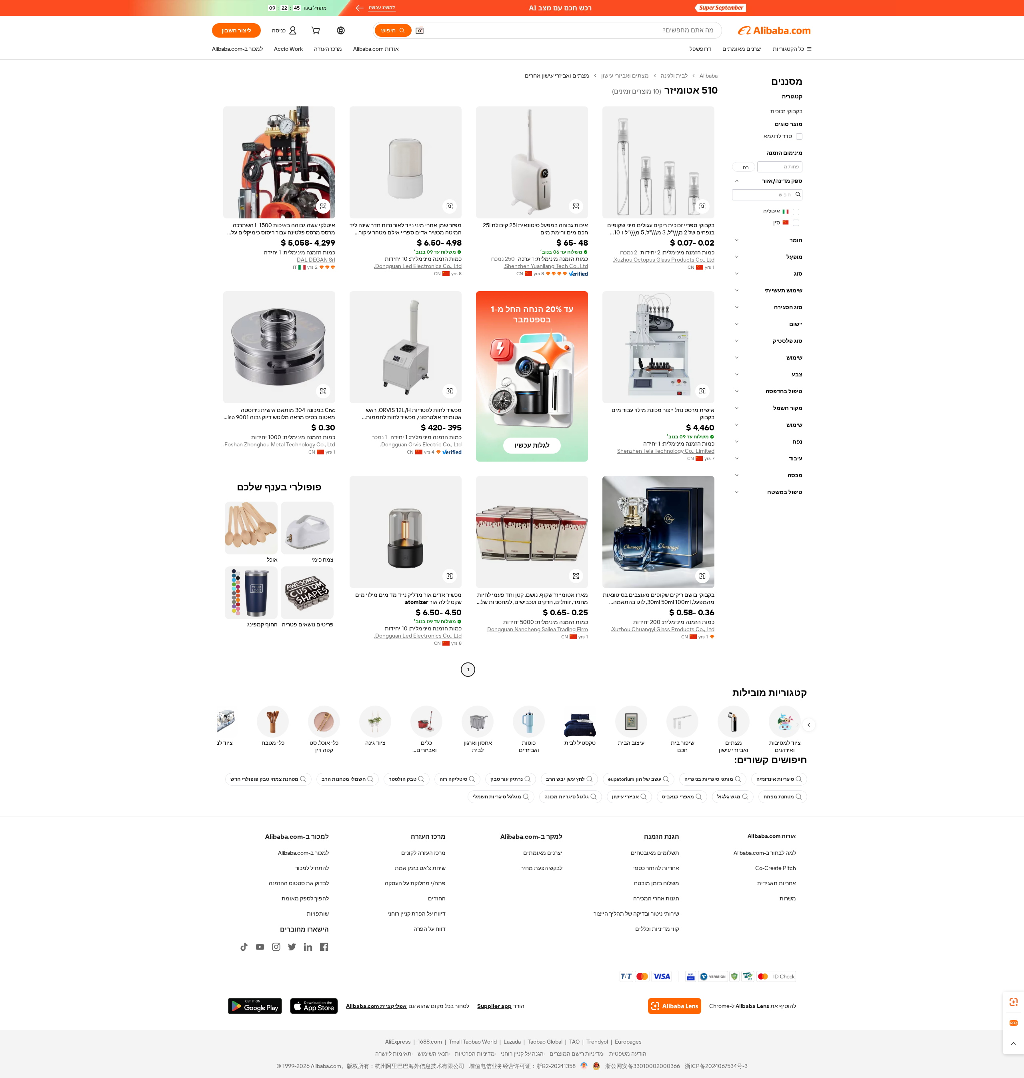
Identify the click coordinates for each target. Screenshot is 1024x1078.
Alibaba (709, 75)
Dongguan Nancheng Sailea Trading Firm (537, 629)
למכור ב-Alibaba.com (303, 853)
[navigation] (767, 373)
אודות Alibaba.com (772, 836)
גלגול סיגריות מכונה (566, 797)
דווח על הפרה (430, 929)
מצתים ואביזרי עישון (625, 75)
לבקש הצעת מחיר (541, 868)
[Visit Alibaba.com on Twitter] (292, 947)
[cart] (315, 31)
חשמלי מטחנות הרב (344, 779)
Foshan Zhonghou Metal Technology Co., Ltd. (279, 444)
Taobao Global (545, 1041)
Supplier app (494, 1006)
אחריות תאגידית (776, 883)
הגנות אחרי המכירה (656, 898)
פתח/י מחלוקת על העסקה (415, 883)
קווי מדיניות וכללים (657, 929)
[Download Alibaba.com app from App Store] (314, 1006)
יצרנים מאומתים (542, 853)
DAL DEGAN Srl (316, 259)
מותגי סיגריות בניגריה (708, 779)
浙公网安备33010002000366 (642, 1066)
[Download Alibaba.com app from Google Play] (255, 1006)
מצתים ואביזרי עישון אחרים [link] (557, 75)
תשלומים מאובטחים (655, 853)
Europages (628, 1041)
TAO (574, 1041)
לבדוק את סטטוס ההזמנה (299, 883)
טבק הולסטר (402, 779)
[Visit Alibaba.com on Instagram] (276, 947)
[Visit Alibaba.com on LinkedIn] (308, 947)
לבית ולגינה (674, 75)
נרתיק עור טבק (506, 779)
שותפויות (318, 913)
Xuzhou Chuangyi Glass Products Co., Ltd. (662, 629)
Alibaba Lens (752, 1006)
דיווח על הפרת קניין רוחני (417, 913)
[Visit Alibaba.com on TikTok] (244, 947)
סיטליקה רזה (453, 779)
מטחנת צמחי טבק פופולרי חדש (264, 779)
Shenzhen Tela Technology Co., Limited (665, 451)
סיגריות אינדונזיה (775, 779)
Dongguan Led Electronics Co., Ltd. (418, 266)
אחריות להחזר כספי (656, 868)
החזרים (437, 898)
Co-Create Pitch (775, 868)
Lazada (512, 1041)
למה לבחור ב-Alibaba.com (765, 853)
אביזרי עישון (625, 797)
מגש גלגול (728, 797)
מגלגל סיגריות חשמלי (497, 797)
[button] (419, 30)
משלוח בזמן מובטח (656, 883)
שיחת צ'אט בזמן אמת (420, 868)
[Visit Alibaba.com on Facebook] (324, 947)
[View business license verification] (584, 1066)
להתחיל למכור (312, 868)
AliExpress (398, 1041)
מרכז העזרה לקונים (423, 853)
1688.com (430, 1041)
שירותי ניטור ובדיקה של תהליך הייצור (636, 913)
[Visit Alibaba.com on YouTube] (260, 947)
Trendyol (597, 1041)
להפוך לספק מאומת (305, 898)
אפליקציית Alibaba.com (376, 1006)
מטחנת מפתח (779, 797)
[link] (1013, 1002)
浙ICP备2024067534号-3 (716, 1066)
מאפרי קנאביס (678, 797)
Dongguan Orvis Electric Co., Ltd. (421, 444)
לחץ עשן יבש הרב (565, 779)
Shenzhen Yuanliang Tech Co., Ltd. (546, 266)
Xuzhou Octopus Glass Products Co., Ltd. (663, 259)
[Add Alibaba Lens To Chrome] (674, 1006)
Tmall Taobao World (473, 1041)
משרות (788, 898)
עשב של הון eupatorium (634, 779)
